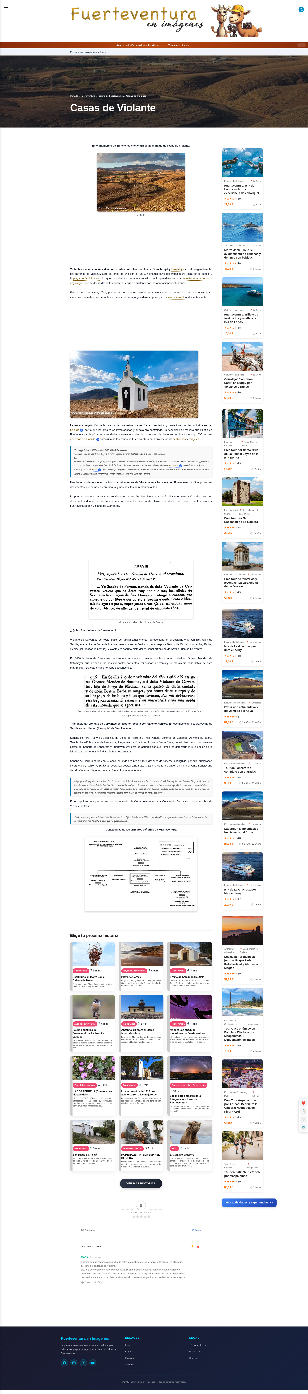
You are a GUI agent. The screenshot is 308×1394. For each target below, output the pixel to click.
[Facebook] (64, 1362)
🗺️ (303, 1127)
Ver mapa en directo (178, 45)
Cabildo (74, 430)
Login (197, 1230)
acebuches (179, 439)
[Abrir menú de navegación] (6, 6)
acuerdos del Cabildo (82, 439)
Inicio (127, 1345)
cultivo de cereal (174, 297)
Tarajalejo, (177, 269)
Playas (128, 1351)
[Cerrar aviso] (301, 45)
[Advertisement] (141, 240)
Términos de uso (197, 1345)
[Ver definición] (81, 430)
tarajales (194, 439)
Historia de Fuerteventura (111, 96)
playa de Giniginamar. (86, 278)
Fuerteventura (88, 96)
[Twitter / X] (83, 1362)
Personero (173, 465)
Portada (74, 96)
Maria (84, 1256)
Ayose (94, 469)
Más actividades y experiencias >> (249, 1202)
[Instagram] (73, 1362)
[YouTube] (92, 1362)
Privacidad (194, 1351)
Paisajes (129, 1358)
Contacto (129, 1364)
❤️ (303, 1103)
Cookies (193, 1358)
